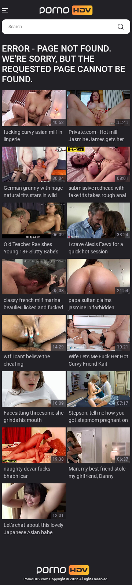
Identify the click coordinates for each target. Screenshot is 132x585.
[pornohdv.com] (66, 10)
